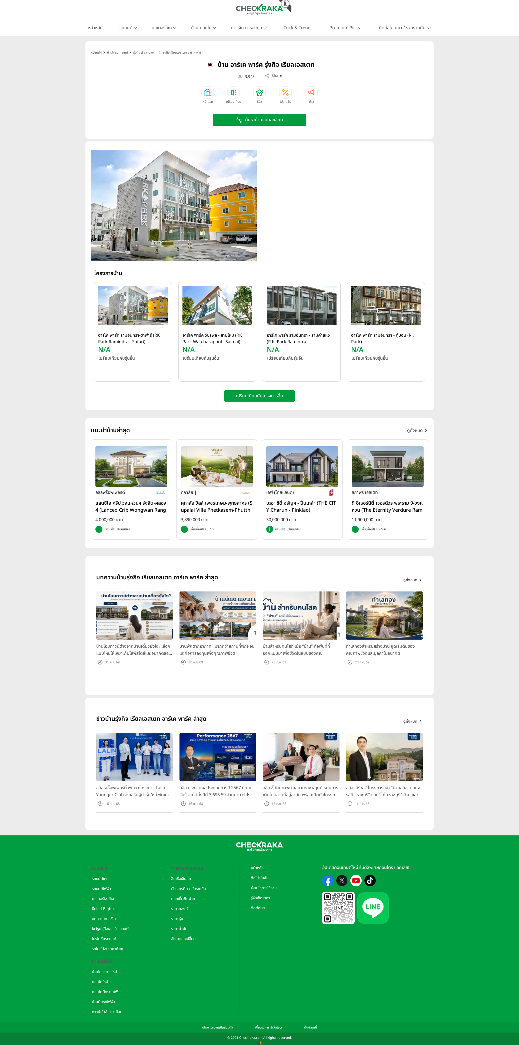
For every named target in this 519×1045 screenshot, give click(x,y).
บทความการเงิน (104, 919)
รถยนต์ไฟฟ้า (101, 889)
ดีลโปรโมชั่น (260, 878)
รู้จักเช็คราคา (260, 898)
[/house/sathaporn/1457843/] (388, 466)
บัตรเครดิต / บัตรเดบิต (188, 889)
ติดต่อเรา (258, 908)
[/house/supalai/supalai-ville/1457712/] (217, 466)
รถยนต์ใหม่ (100, 879)
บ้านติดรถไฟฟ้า (103, 1002)
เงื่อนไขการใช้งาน (264, 888)
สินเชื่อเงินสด (181, 879)
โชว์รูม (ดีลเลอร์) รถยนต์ (110, 929)
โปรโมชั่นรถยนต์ (104, 939)
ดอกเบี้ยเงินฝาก (183, 899)
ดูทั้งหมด (415, 430)
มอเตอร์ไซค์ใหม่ (103, 899)
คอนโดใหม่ (100, 982)
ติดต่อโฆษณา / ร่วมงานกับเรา (405, 28)
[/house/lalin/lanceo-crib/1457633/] (131, 466)
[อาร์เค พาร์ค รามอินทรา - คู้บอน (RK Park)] (386, 305)
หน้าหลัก (95, 28)
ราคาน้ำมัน (179, 929)
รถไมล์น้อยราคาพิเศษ (108, 949)
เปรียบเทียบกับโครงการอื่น (259, 396)
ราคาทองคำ (180, 909)
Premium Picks (345, 28)
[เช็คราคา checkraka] (259, 9)
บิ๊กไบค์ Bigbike (104, 909)
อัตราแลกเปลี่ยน (183, 939)
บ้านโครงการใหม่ (104, 972)
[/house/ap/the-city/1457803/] (302, 466)
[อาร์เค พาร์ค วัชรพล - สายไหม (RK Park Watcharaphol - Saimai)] (217, 305)
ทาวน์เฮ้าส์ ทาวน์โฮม (107, 1012)
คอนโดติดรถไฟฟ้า (105, 992)
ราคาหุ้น (177, 919)
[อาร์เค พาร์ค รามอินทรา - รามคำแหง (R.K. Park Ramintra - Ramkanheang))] (302, 305)
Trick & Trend (297, 28)
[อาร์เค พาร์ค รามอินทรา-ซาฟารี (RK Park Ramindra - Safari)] (133, 305)
